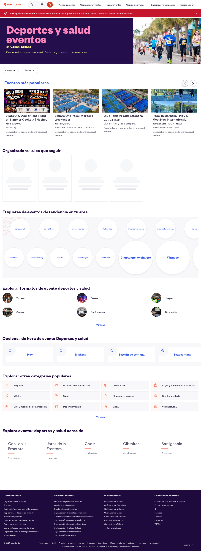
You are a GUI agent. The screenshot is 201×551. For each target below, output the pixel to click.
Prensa (81, 542)
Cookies (81, 546)
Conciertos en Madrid (113, 520)
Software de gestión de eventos (68, 501)
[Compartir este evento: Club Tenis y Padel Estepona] (144, 108)
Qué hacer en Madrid (113, 501)
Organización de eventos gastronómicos (21, 531)
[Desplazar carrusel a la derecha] (193, 83)
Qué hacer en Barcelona (115, 505)
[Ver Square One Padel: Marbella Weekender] (76, 101)
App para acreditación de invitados (19, 512)
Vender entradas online (64, 505)
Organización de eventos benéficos (69, 520)
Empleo (71, 542)
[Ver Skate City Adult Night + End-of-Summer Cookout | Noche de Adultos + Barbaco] (27, 101)
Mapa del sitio (10, 535)
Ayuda (62, 542)
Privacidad (153, 542)
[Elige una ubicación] (42, 4)
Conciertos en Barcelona (115, 516)
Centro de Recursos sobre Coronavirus (21, 508)
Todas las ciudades (112, 527)
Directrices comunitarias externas (19, 520)
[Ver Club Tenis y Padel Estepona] (125, 101)
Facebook (159, 512)
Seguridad (102, 542)
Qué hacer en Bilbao (113, 512)
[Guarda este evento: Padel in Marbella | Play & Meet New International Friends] (185, 108)
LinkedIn (158, 516)
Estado (131, 542)
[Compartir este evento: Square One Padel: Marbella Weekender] (95, 108)
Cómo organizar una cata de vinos (19, 527)
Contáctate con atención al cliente (170, 501)
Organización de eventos (15, 501)
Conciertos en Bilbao (113, 523)
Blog (54, 542)
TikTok (158, 523)
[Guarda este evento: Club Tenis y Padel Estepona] (136, 108)
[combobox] (45, 4)
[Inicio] (12, 4)
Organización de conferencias (67, 531)
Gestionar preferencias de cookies (123, 546)
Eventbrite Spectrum (13, 516)
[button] (136, 4)
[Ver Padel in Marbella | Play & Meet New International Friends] (174, 101)
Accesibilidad (68, 546)
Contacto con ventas (164, 505)
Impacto (91, 542)
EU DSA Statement (96, 546)
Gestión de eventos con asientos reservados (73, 516)
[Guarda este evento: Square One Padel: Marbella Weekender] (87, 108)
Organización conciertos (65, 535)
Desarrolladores (117, 542)
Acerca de (43, 542)
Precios (7, 505)
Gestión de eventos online (65, 508)
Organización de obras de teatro (68, 527)
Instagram (159, 520)
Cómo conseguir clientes (15, 523)
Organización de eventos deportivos (70, 523)
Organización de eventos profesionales (71, 512)
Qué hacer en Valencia (114, 508)
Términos (141, 542)
